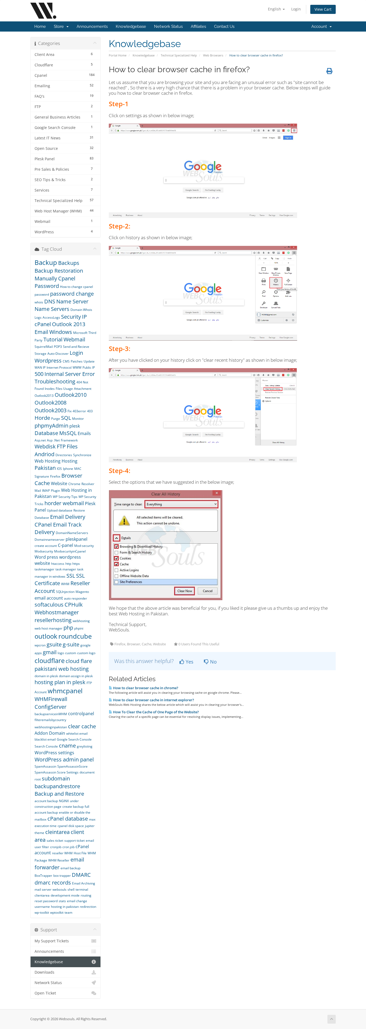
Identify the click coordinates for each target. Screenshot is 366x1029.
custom (70, 653)
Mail (38, 490)
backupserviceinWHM (51, 714)
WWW (77, 367)
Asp (50, 440)
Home (40, 26)
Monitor (78, 418)
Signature (42, 476)
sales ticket (55, 840)
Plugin (55, 490)
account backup (46, 801)
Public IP (89, 367)
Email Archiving (83, 883)
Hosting (69, 461)
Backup (46, 262)
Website (59, 483)
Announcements (92, 26)
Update (89, 361)
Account (320, 26)
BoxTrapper (43, 875)
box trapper (62, 875)
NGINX (64, 801)
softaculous (49, 604)
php (68, 627)
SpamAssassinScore (72, 766)
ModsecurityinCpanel (70, 551)
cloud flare (79, 661)
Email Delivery (67, 516)
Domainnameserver (50, 539)
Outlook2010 (71, 394)
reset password (46, 901)
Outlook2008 (50, 402)
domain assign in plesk (76, 676)
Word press (46, 557)
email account (49, 598)
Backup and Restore (59, 793)
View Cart (323, 9)
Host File (80, 853)
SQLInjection (65, 591)
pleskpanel (76, 539)
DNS (49, 301)
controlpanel (81, 714)
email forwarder (59, 863)
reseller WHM (62, 853)
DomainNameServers (72, 533)
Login (296, 9)
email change (77, 901)
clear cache (82, 726)
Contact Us (224, 26)
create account (46, 545)
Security (71, 316)
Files (72, 446)
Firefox (55, 476)
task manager (65, 569)
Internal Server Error (69, 374)
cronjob (55, 847)
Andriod (44, 454)
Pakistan (45, 467)
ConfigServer (50, 706)
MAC (77, 468)
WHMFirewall (51, 699)
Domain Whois (81, 309)
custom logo (86, 653)
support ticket (74, 840)
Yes (188, 661)
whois (39, 302)
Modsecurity (44, 551)
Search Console (46, 746)
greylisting (84, 746)
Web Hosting (48, 461)
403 (90, 411)
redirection (88, 906)
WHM (65, 584)
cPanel (43, 324)
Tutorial (52, 339)
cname (67, 745)
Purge (55, 418)
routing (86, 895)
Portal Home (117, 55)
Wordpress (48, 360)
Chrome (74, 484)
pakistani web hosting (62, 668)
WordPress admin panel (64, 759)
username (42, 906)
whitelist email (77, 733)
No (213, 661)
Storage (40, 353)
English (275, 9)
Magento (82, 591)
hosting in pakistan (65, 906)
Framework (69, 440)
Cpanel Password (55, 282)
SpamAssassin (45, 766)
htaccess (57, 563)
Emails (84, 433)
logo (61, 653)
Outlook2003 (50, 410)
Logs (38, 317)
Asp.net (40, 440)
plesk (74, 426)
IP (84, 316)
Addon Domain (50, 733)
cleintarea (57, 832)
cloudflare (50, 660)
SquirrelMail (44, 346)
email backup (70, 868)
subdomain (56, 778)
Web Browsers (213, 55)
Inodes (50, 388)
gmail (50, 652)
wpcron (40, 645)
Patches (77, 361)
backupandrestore (57, 786)
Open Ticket (45, 993)
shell (71, 889)
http (68, 563)
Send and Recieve (76, 346)
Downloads (44, 972)
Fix (70, 411)
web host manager (48, 628)
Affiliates (198, 26)
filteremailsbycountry (50, 720)
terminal (82, 889)
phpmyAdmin (51, 425)
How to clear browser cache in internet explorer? (153, 700)
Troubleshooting (55, 381)
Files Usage (64, 388)
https (76, 563)
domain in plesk (46, 676)
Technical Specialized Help (179, 55)
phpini (78, 628)
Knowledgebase (131, 26)
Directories (63, 455)
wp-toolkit (42, 912)
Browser (71, 475)
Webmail (74, 339)
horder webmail (64, 503)
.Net (57, 440)
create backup (73, 806)
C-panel (65, 545)
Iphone (68, 468)
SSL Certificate (60, 579)
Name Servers (52, 308)
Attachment (82, 388)
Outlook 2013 (69, 324)
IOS (59, 468)
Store (60, 26)
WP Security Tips (65, 496)
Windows (60, 332)
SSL (70, 575)
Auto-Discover (58, 353)
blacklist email (45, 739)
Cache (42, 483)
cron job (68, 847)
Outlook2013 (44, 395)
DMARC (81, 874)
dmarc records (53, 882)
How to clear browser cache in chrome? (145, 687)
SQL (66, 417)
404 (79, 382)
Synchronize (82, 455)
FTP (61, 446)
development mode (65, 895)
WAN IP (40, 367)
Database (46, 433)
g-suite (71, 644)
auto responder (75, 598)
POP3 (58, 346)
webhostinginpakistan (51, 727)
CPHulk (74, 604)
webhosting (81, 621)
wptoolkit (57, 912)
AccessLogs (51, 317)
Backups (68, 262)
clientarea (42, 895)
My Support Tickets (52, 941)
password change (72, 293)
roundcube (75, 636)
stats (62, 901)
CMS (66, 361)
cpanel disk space (71, 826)
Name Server (72, 301)
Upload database (59, 510)
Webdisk (45, 446)
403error (79, 411)
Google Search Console (74, 739)
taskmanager (44, 569)
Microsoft (80, 332)
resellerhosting (53, 620)
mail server (43, 889)
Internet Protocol (59, 367)
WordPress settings (54, 753)
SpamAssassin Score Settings (57, 772)
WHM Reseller (58, 860)
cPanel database (67, 818)
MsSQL (68, 433)
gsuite (54, 644)
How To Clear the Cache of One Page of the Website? (155, 712)
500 (39, 374)
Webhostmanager (57, 612)
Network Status (168, 26)
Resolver (87, 484)
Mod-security (84, 545)
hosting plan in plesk (60, 682)
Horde (42, 417)
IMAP (46, 490)
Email (41, 332)
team (68, 912)
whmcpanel (65, 690)
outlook (46, 636)
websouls (59, 889)
